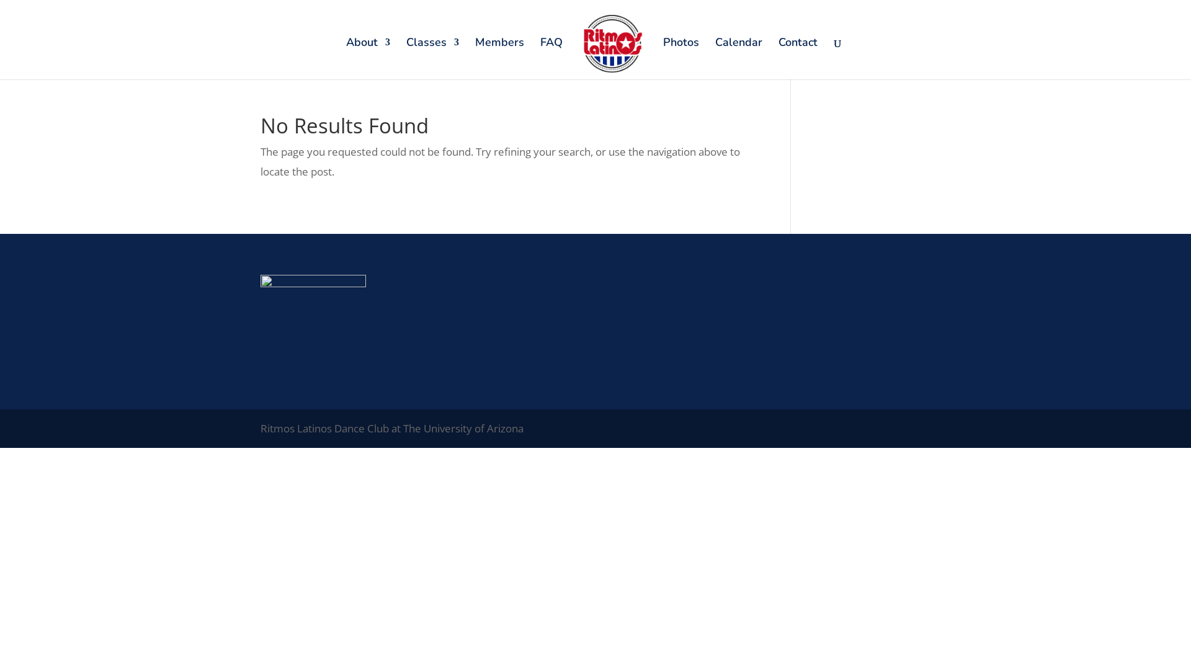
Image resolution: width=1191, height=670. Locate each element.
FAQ (551, 44)
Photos (681, 44)
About (362, 44)
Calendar (738, 44)
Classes (426, 44)
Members (499, 44)
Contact (798, 44)
